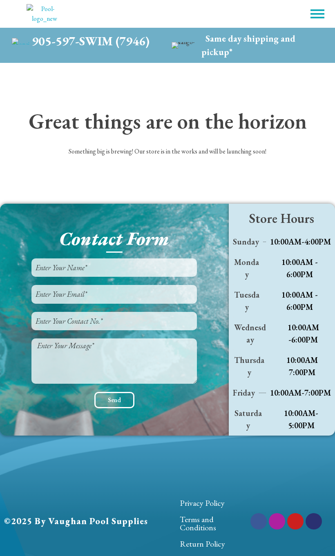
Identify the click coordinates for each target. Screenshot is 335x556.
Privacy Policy (202, 503)
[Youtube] (295, 521)
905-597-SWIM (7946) (91, 41)
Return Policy (202, 543)
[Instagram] (277, 521)
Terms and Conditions (198, 523)
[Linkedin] (314, 521)
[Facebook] (258, 521)
